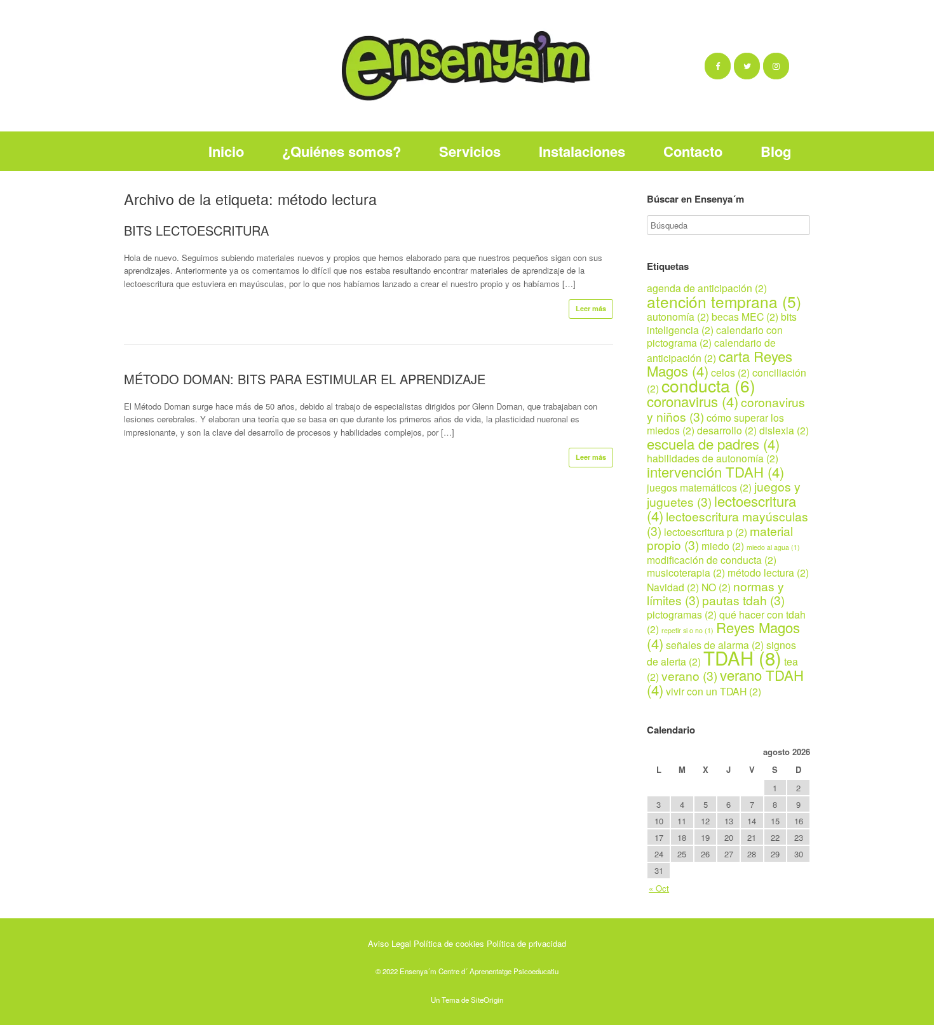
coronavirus (692, 401)
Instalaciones (582, 151)
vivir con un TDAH (713, 691)
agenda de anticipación (707, 288)
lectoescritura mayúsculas (727, 523)
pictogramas (682, 614)
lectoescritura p (705, 532)
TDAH (742, 657)
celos (730, 372)
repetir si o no (687, 630)
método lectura (768, 572)
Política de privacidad (526, 943)
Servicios (470, 151)
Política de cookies (449, 943)
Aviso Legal (389, 943)
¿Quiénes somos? (341, 151)
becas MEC (745, 316)
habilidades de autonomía (712, 458)
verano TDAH (725, 682)
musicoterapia (686, 572)
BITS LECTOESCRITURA (196, 230)
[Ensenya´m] (467, 66)
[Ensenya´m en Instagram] (776, 66)
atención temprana (724, 301)
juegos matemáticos (699, 487)
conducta (708, 385)
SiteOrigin (487, 1000)
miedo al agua (773, 547)
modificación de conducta (711, 559)
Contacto (692, 151)
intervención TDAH (715, 471)
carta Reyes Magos (719, 363)
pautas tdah (743, 599)
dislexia (784, 430)
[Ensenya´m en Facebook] (718, 66)
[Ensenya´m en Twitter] (747, 66)
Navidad (673, 587)
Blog (776, 151)
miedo (722, 546)
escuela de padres (713, 443)
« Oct (659, 888)
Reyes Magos (723, 635)
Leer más (591, 308)
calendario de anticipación (711, 350)
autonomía (678, 316)
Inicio (226, 151)
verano (689, 675)
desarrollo (727, 430)
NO (716, 587)
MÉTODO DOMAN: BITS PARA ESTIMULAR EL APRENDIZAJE (304, 379)
